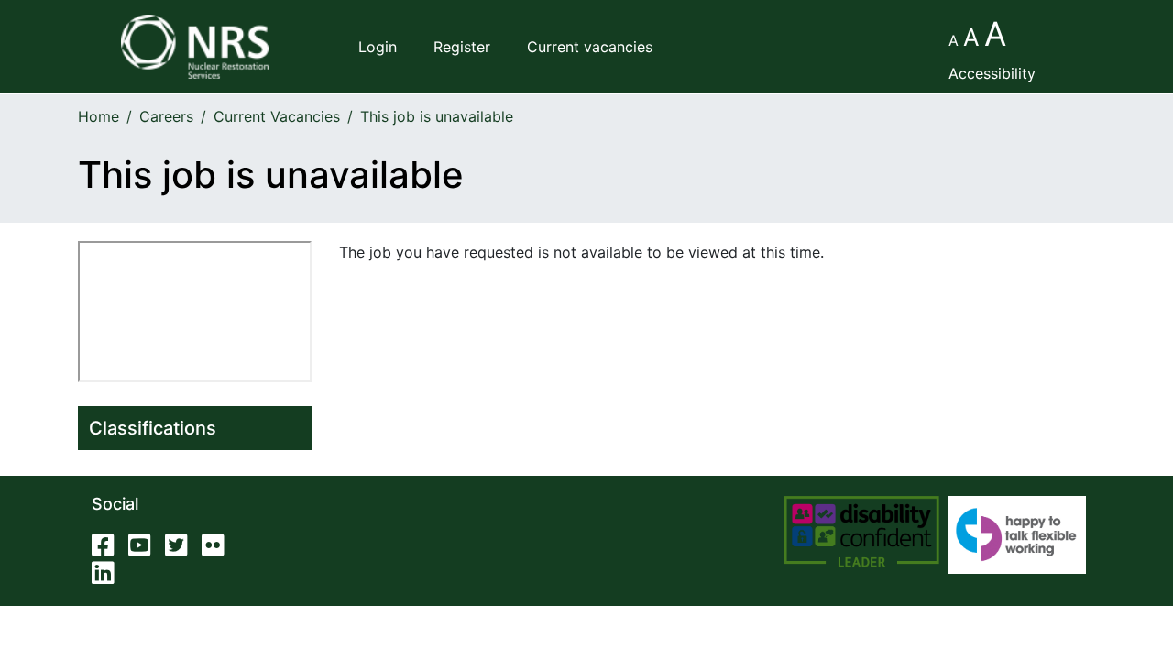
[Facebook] (108, 549)
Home (98, 116)
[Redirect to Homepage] (194, 47)
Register (461, 47)
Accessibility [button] (992, 73)
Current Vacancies (277, 116)
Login (377, 47)
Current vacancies (589, 47)
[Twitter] (181, 549)
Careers (166, 116)
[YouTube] (144, 549)
